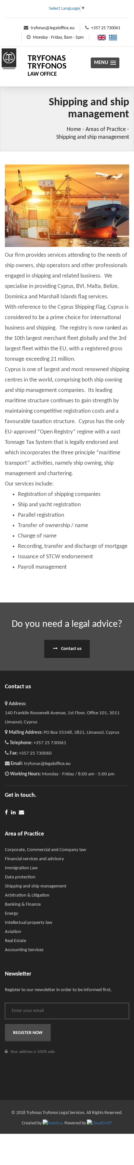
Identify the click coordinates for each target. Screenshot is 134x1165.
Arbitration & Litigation (27, 895)
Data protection (20, 877)
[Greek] (111, 37)
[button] (105, 63)
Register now (28, 1032)
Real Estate (15, 940)
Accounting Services (24, 950)
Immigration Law (21, 868)
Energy (11, 913)
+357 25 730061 (105, 28)
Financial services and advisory (34, 859)
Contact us (71, 648)
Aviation (13, 931)
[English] (100, 37)
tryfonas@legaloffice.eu (52, 28)
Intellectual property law (28, 922)
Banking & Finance (23, 904)
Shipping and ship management (92, 137)
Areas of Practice (106, 129)
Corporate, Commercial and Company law (45, 850)
